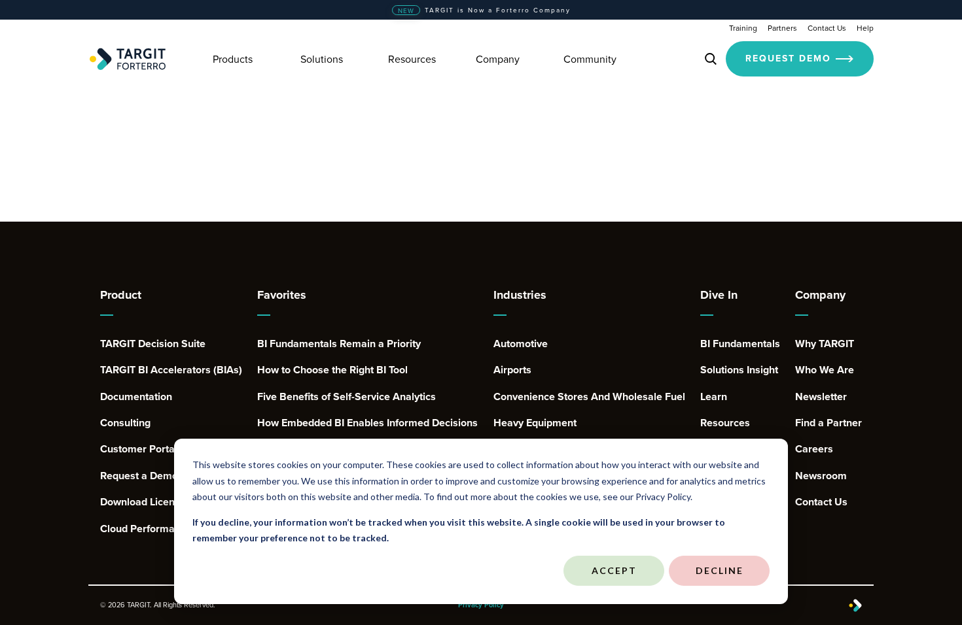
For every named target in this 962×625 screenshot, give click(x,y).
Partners (782, 27)
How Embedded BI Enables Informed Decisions (367, 423)
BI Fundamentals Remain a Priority (339, 344)
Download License (143, 502)
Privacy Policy (481, 605)
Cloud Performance (146, 529)
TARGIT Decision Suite (152, 344)
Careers (814, 449)
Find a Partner (828, 423)
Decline (719, 570)
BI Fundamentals (740, 344)
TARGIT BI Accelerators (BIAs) (171, 370)
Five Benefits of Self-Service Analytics (346, 397)
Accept (614, 570)
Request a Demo (139, 476)
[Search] (711, 59)
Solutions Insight (739, 370)
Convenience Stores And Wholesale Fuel (589, 397)
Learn (713, 397)
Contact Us (827, 27)
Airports (512, 370)
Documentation (136, 397)
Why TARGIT (824, 344)
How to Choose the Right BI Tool (332, 370)
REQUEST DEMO (788, 58)
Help (865, 27)
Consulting (125, 423)
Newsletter (821, 397)
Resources (725, 423)
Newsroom (821, 476)
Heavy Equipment (535, 423)
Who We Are (824, 370)
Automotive (520, 344)
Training (743, 27)
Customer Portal (138, 449)
